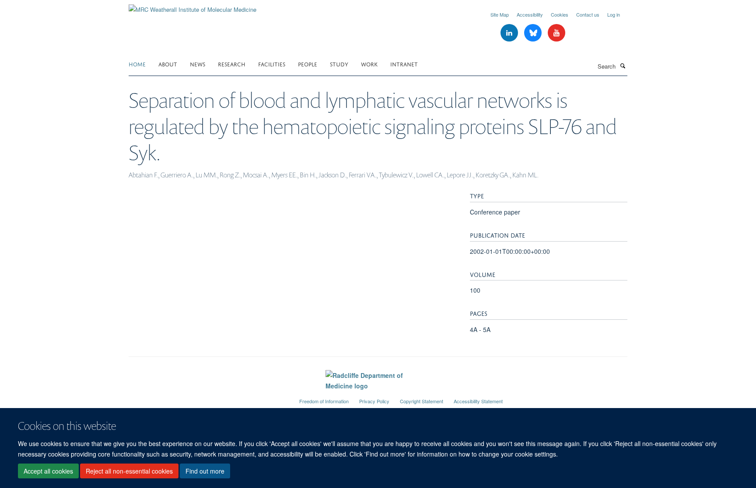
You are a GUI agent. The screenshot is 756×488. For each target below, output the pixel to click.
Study (339, 63)
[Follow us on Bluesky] (533, 33)
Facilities (271, 63)
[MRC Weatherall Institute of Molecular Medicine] (192, 6)
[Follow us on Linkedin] (510, 33)
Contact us (587, 14)
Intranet (404, 63)
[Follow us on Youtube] (556, 33)
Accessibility (530, 14)
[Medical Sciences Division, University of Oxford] (207, 397)
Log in (613, 14)
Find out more (205, 471)
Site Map (499, 14)
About (167, 63)
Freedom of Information (324, 401)
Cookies (559, 14)
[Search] (622, 65)
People (307, 63)
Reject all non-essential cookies (129, 471)
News (197, 63)
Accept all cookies (48, 471)
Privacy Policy (374, 401)
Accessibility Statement (478, 401)
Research (231, 63)
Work (369, 63)
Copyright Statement (421, 401)
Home (137, 63)
